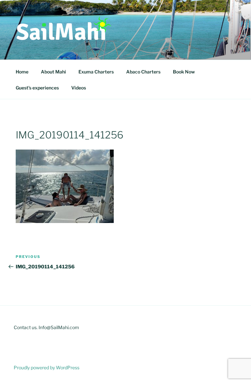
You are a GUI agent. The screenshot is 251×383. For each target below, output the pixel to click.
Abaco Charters (143, 71)
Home (22, 71)
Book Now (184, 71)
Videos (78, 87)
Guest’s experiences (37, 87)
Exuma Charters (96, 71)
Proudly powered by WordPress (46, 367)
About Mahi (53, 71)
